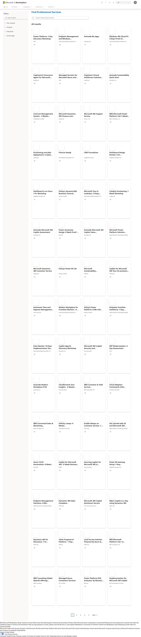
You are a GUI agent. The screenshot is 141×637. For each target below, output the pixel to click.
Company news (110, 628)
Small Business (84, 628)
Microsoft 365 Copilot (73, 628)
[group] (34, 44)
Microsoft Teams (60, 628)
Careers (92, 628)
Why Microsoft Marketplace (8, 623)
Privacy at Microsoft (121, 628)
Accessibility (12, 630)
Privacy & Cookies (34, 636)
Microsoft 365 (33, 628)
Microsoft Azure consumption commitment (91, 623)
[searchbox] (17, 17)
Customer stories (27, 623)
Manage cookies (71, 636)
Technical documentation (60, 623)
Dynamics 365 (24, 628)
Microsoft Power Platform (46, 628)
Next (93, 615)
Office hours (36, 623)
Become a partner (124, 623)
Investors (131, 628)
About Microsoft (100, 628)
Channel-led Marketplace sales (108, 625)
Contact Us (25, 636)
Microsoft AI (4, 628)
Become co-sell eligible (67, 625)
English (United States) (7, 632)
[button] (33, 18)
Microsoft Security (14, 628)
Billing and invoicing (111, 623)
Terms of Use (45, 636)
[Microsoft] (8, 2)
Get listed (133, 623)
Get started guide (46, 623)
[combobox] (60, 17)
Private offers (73, 623)
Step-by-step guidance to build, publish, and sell (43, 625)
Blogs (19, 623)
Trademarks (53, 636)
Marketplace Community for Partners (86, 625)
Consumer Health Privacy (8, 636)
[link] (43, 45)
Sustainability (21, 630)
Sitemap (18, 636)
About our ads (61, 636)
